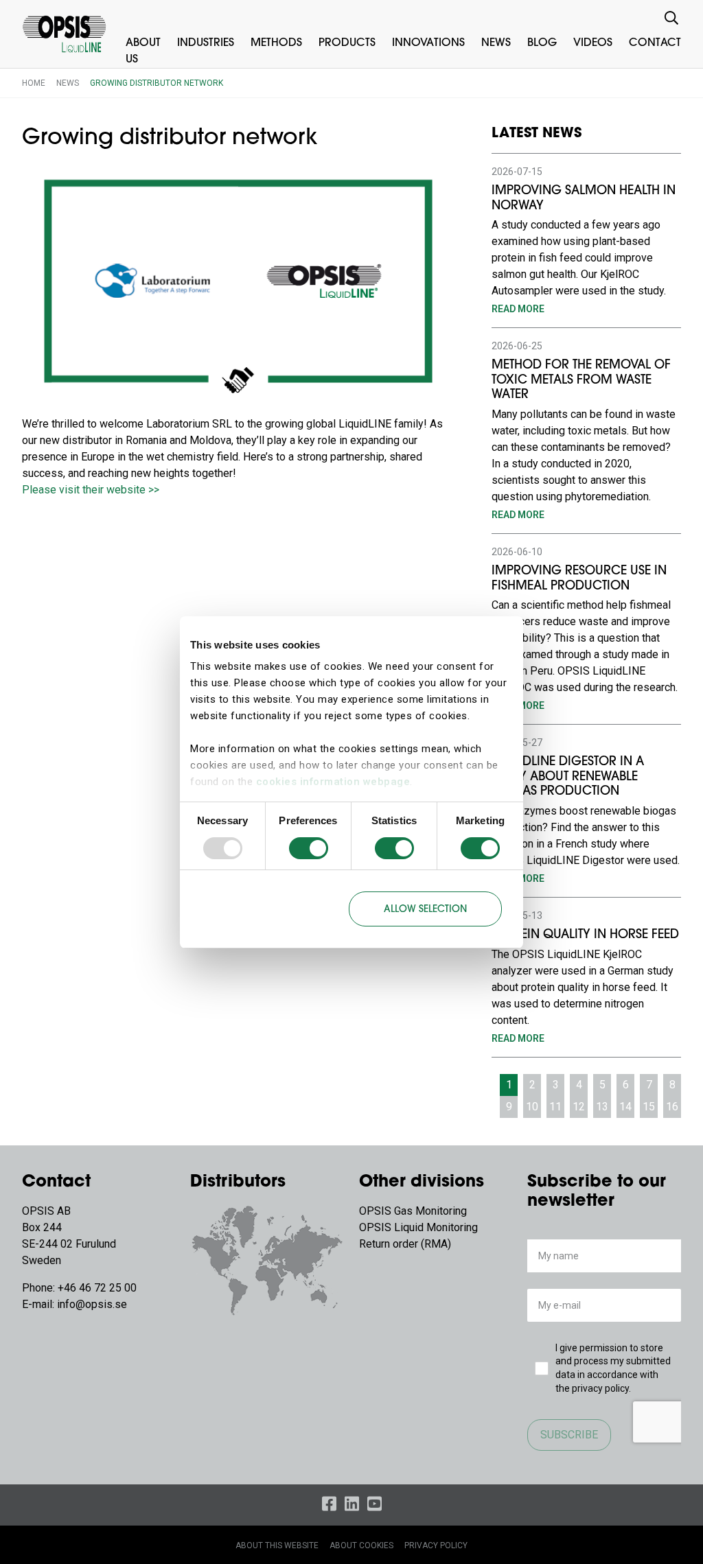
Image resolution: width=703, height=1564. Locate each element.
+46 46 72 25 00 (97, 1287)
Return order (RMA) (405, 1243)
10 (532, 1106)
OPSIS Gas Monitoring (413, 1210)
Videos (592, 43)
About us (143, 51)
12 (579, 1106)
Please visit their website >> (90, 489)
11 (555, 1106)
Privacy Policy (436, 1545)
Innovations (428, 43)
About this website (277, 1545)
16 (672, 1106)
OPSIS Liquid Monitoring (418, 1227)
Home (33, 83)
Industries (205, 43)
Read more (518, 308)
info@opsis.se (92, 1304)
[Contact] (267, 1258)
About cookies (361, 1545)
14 (625, 1106)
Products (347, 43)
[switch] (308, 848)
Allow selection (425, 910)
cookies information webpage (333, 781)
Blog (542, 43)
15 (649, 1106)
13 (602, 1106)
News (496, 43)
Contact (655, 43)
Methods (276, 43)
